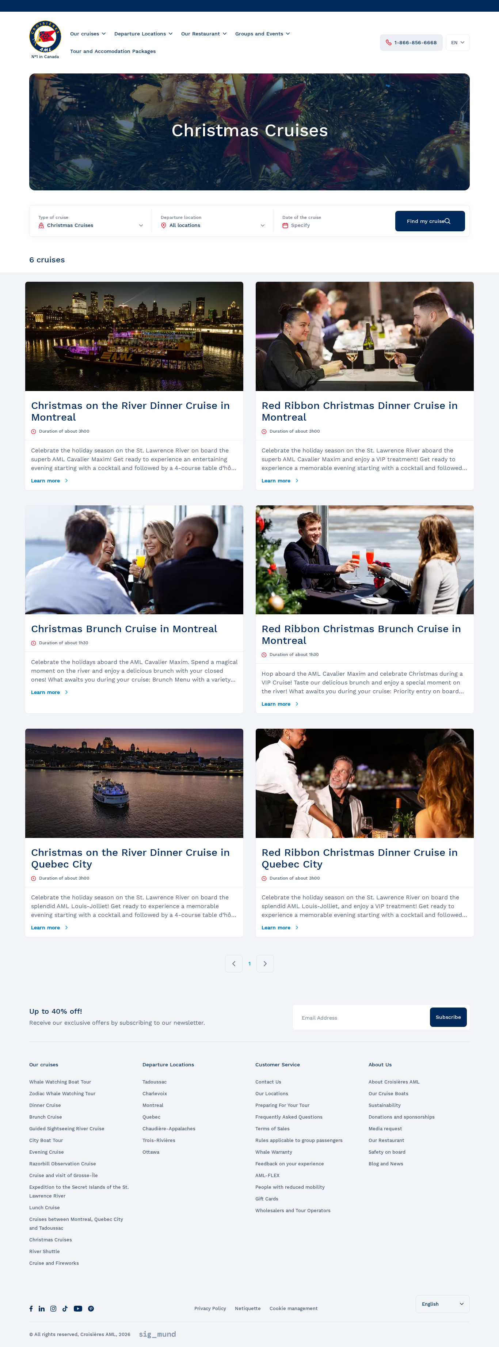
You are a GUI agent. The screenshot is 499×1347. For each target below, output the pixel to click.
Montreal (152, 1105)
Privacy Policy (210, 1308)
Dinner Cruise (45, 1105)
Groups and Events (259, 34)
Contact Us (268, 1082)
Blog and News (386, 1163)
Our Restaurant (200, 34)
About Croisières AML (394, 1082)
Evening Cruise (46, 1152)
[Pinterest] (91, 1308)
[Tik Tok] (65, 1308)
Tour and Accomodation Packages (113, 51)
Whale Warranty (273, 1152)
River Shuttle (44, 1251)
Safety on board (387, 1152)
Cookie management (294, 1308)
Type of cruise (53, 217)
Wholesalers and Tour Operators (293, 1210)
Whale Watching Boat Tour (60, 1082)
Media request (385, 1128)
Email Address (319, 1018)
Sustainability (385, 1105)
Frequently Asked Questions (289, 1117)
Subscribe (448, 1017)
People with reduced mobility (290, 1187)
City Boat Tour (46, 1140)
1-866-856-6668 (416, 42)
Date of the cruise (301, 217)
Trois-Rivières (158, 1140)
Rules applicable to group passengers (299, 1140)
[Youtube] (78, 1308)
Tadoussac (154, 1082)
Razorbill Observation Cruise (62, 1163)
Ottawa (150, 1152)
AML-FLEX (267, 1175)
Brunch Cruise (45, 1117)
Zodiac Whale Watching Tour (62, 1093)
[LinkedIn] (41, 1308)
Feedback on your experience (289, 1163)
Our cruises (84, 34)
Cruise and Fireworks (54, 1263)
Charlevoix (154, 1093)
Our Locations (271, 1093)
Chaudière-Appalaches (168, 1128)
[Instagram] (53, 1308)
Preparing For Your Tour (282, 1105)
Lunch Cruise (44, 1207)
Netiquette (248, 1308)
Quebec (151, 1117)
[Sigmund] (157, 1334)
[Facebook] (31, 1308)
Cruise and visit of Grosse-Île (63, 1175)
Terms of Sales (272, 1128)
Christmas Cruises (50, 1239)
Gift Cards (266, 1199)
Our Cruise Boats (388, 1093)
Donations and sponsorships (402, 1117)
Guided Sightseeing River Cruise (66, 1128)
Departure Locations (140, 34)
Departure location (181, 217)
